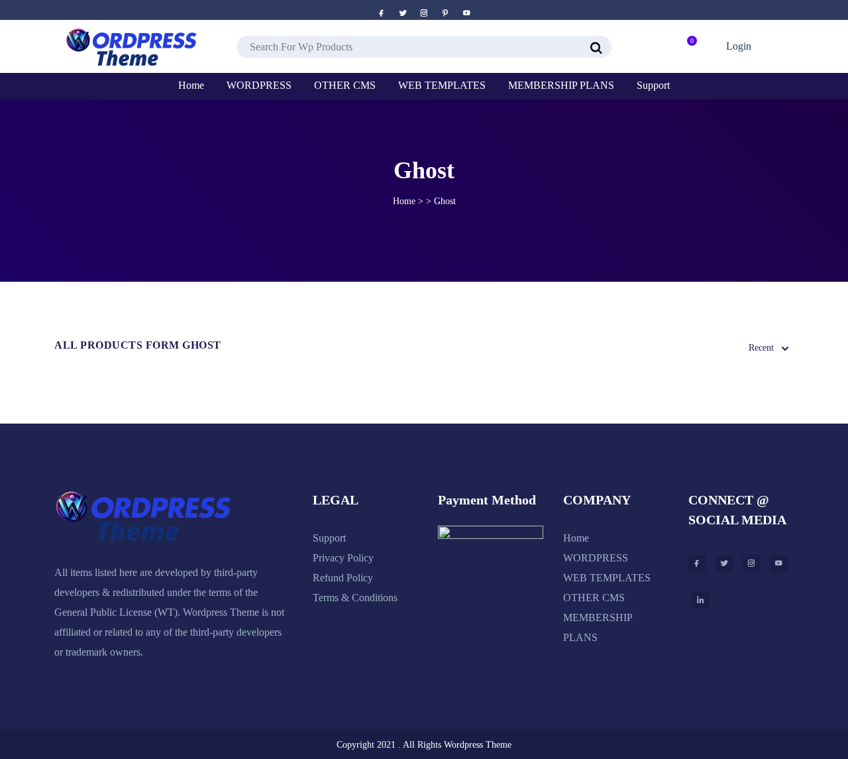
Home (404, 201)
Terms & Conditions (355, 597)
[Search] (596, 48)
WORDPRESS (595, 557)
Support (329, 538)
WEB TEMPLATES (607, 577)
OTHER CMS (594, 597)
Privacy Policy (343, 557)
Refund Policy (343, 577)
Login (737, 46)
